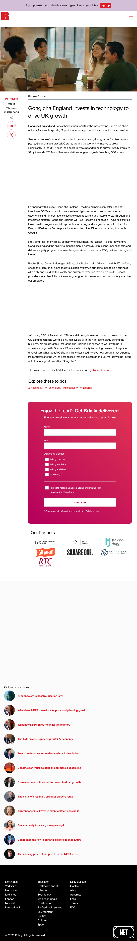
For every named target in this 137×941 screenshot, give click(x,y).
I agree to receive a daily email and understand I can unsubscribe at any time (75, 489)
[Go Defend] (45, 552)
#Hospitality (35, 387)
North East (11, 881)
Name (47, 426)
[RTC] (45, 562)
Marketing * (56, 474)
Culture (42, 920)
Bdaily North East (58, 464)
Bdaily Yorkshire (58, 469)
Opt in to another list (54, 453)
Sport (41, 924)
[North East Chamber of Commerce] (114, 552)
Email (46, 440)
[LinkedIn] (11, 124)
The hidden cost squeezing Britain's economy (45, 739)
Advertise (75, 894)
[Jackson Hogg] (114, 542)
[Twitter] (11, 134)
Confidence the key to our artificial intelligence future (49, 839)
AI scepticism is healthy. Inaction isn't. (40, 696)
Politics (42, 916)
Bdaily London (57, 459)
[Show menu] (131, 16)
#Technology (53, 387)
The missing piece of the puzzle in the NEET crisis (48, 854)
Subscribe (80, 502)
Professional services (50, 907)
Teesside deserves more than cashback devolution (48, 753)
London (9, 899)
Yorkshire (10, 886)
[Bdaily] (5, 16)
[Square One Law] (80, 552)
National (10, 903)
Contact (75, 886)
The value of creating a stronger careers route (45, 796)
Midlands (10, 894)
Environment (45, 911)
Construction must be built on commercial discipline (49, 767)
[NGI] (80, 541)
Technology (44, 894)
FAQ (72, 907)
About (73, 890)
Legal (73, 899)
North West (11, 890)
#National (86, 387)
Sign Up (105, 5)
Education (43, 881)
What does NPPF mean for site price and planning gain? (51, 710)
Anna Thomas (11, 106)
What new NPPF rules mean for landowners (44, 724)
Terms (74, 903)
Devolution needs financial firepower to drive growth (49, 782)
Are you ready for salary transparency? (41, 825)
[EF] (45, 541)
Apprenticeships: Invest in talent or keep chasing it (48, 811)
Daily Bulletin (78, 881)
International (12, 907)
